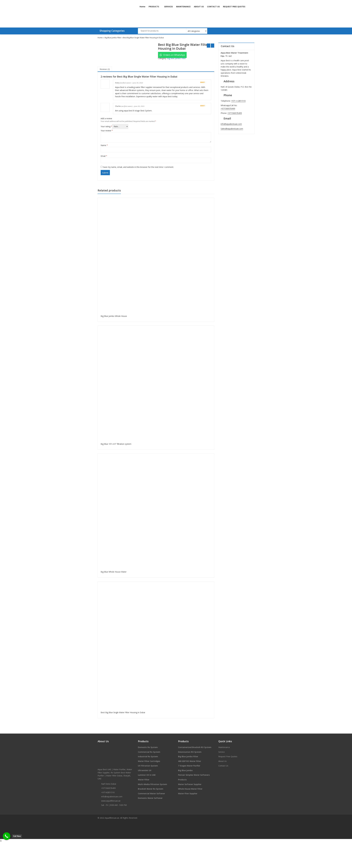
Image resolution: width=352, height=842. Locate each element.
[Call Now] (6, 836)
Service (221, 752)
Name (104, 145)
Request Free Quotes (227, 756)
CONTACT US (213, 6)
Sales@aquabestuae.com (232, 128)
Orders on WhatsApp (174, 54)
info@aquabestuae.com (231, 124)
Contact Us (223, 765)
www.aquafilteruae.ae (110, 800)
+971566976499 (228, 108)
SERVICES (168, 6)
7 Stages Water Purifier (189, 765)
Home (142, 6)
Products (182, 779)
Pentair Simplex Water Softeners (194, 775)
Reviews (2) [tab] (105, 69)
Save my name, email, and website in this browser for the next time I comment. (138, 167)
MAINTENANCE (183, 6)
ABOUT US (199, 6)
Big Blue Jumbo (185, 770)
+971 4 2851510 (238, 101)
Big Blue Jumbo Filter (113, 37)
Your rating (106, 126)
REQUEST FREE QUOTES (234, 6)
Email (104, 156)
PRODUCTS (154, 6)
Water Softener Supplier (189, 784)
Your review (107, 130)
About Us (222, 761)
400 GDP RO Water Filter (189, 761)
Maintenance (224, 747)
